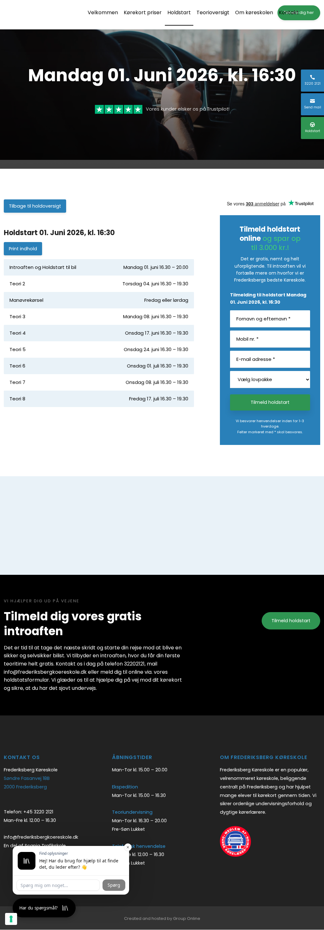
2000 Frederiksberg (25, 787)
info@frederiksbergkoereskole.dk (41, 837)
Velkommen (103, 12)
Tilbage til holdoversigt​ (35, 206)
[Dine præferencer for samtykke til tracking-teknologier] (11, 919)
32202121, (135, 663)
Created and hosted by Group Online (162, 918)
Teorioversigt (212, 12)
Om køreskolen (254, 12)
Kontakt (289, 12)
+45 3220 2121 (38, 812)
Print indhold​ (23, 249)
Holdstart (179, 12)
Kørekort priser (143, 12)
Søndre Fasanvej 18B (27, 778)
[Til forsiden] (42, 15)
